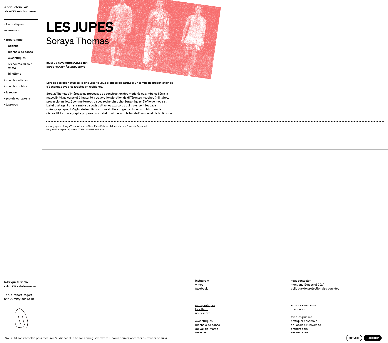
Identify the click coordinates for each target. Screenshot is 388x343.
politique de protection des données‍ (315, 288)
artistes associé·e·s (303, 305)
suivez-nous (12, 30)
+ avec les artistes (16, 80)
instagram (202, 280)
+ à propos (11, 104)
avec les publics (301, 317)
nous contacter (301, 280)
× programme (13, 39)
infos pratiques (14, 24)
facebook (201, 288)
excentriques (204, 321)
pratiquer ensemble (304, 321)
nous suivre (203, 313)
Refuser (354, 338)
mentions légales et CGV (307, 284)
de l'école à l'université (306, 325)
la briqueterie (76, 66)
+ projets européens (17, 98)
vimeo (199, 284)
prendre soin (299, 329)
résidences (298, 309)
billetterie (201, 309)
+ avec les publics (15, 86)
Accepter (372, 338)
